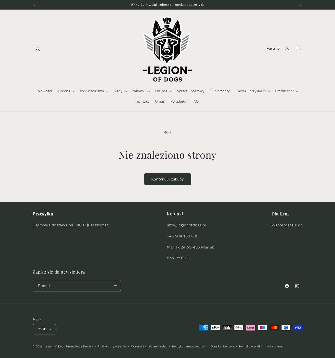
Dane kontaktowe (222, 346)
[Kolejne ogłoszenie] (300, 4)
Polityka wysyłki (250, 346)
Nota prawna (275, 346)
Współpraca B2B (286, 225)
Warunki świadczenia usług (149, 346)
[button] (38, 48)
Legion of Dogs (54, 346)
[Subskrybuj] (115, 285)
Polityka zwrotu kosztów (189, 346)
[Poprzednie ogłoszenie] (34, 4)
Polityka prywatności (112, 346)
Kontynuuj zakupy (167, 179)
